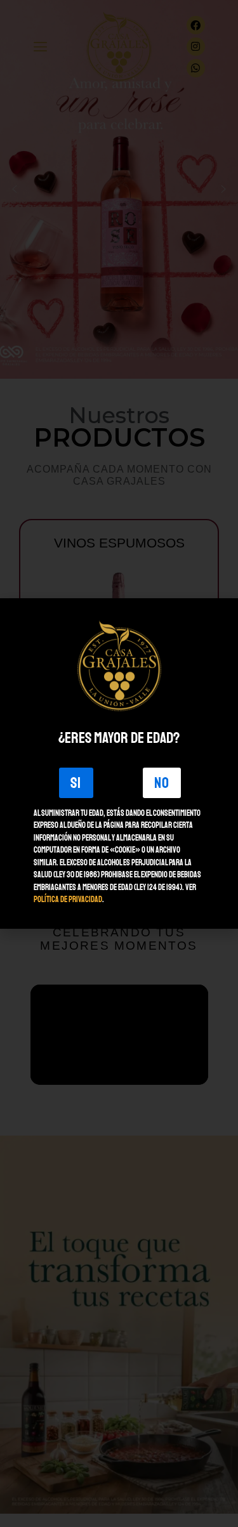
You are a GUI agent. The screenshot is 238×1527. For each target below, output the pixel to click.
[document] (119, 763)
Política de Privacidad (68, 900)
